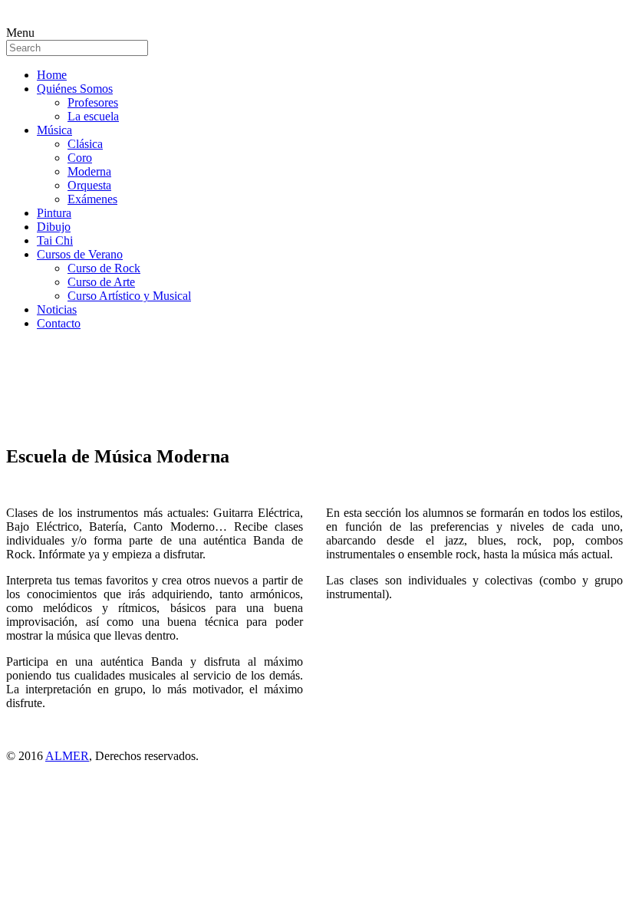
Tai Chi (55, 240)
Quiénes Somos (75, 88)
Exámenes (92, 199)
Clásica (85, 143)
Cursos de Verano (80, 254)
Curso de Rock (104, 268)
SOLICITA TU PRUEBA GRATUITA (102, 399)
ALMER (67, 755)
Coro (80, 157)
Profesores (93, 102)
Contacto (59, 323)
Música (54, 130)
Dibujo (54, 226)
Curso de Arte (101, 281)
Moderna (89, 171)
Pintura (54, 212)
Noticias (57, 309)
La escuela (93, 116)
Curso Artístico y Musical (129, 295)
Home (52, 74)
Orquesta (89, 185)
